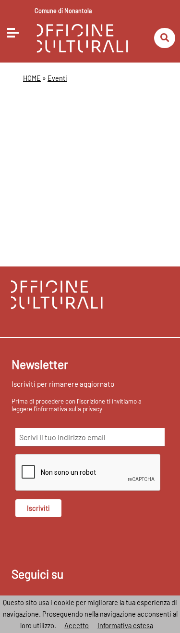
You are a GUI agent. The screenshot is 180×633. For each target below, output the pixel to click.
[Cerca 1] (164, 38)
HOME (32, 78)
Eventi (57, 78)
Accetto (76, 625)
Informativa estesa (125, 625)
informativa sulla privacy (69, 409)
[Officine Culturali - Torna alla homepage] (82, 37)
